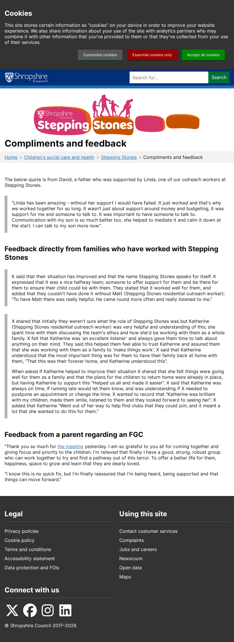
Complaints (131, 540)
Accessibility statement (30, 558)
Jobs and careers (138, 549)
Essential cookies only (152, 55)
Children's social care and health (59, 157)
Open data (130, 567)
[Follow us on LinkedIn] (65, 610)
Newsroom (131, 558)
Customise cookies (100, 55)
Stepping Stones (119, 157)
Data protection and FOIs (32, 567)
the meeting (70, 446)
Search (218, 77)
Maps (125, 577)
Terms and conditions (28, 549)
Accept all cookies (203, 55)
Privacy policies (22, 531)
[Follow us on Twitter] (12, 610)
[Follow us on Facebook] (30, 610)
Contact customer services (148, 531)
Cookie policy (20, 540)
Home (11, 157)
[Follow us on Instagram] (47, 610)
